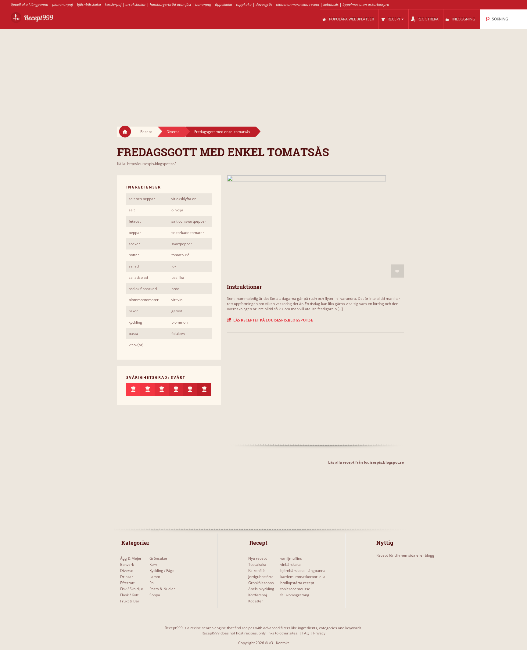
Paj (152, 582)
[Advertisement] (263, 72)
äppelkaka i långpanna (29, 4)
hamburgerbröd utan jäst (170, 4)
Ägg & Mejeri (131, 558)
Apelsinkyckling (261, 588)
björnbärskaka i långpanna (302, 570)
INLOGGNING (463, 19)
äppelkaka (223, 4)
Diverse (173, 131)
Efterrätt (127, 582)
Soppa (154, 595)
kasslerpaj (113, 4)
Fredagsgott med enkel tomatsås (222, 131)
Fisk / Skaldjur (131, 588)
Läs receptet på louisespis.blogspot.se (272, 320)
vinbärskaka (290, 564)
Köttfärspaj (257, 595)
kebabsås (331, 4)
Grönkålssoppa (261, 582)
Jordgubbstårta (261, 576)
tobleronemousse (295, 588)
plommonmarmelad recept (297, 4)
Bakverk (127, 564)
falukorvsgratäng (294, 595)
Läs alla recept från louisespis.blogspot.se (366, 462)
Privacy (319, 633)
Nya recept (257, 558)
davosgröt (264, 4)
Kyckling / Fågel (162, 570)
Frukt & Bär (129, 601)
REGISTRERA (428, 19)
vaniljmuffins (291, 558)
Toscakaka (257, 564)
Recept (146, 131)
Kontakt (282, 642)
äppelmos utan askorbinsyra (365, 4)
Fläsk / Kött (129, 595)
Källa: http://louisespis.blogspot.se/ (146, 163)
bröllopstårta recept (297, 582)
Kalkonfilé (256, 570)
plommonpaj (62, 4)
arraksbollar (135, 4)
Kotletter (255, 601)
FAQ (305, 633)
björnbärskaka (89, 4)
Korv (153, 564)
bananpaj (203, 4)
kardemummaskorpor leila (302, 576)
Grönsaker (158, 558)
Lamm (154, 576)
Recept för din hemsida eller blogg (405, 555)
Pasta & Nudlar (162, 588)
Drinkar (126, 576)
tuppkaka (244, 4)
